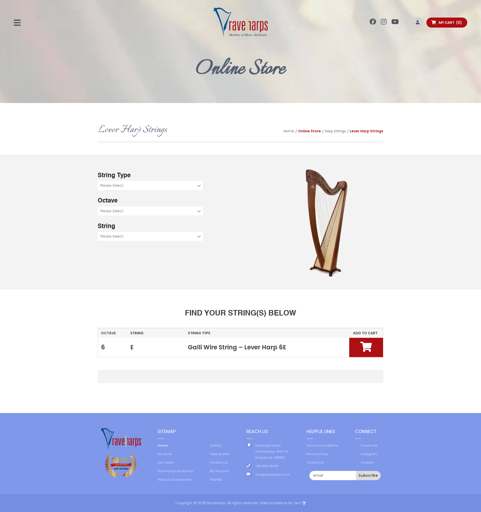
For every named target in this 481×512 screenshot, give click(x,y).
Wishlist (216, 479)
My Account (219, 471)
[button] (366, 347)
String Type (114, 176)
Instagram (369, 454)
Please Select (112, 185)
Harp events (220, 454)
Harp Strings (335, 131)
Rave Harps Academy (175, 471)
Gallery (215, 445)
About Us (165, 454)
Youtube (367, 462)
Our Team (166, 462)
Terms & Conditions (322, 445)
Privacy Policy (317, 454)
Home (289, 131)
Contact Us (219, 462)
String (106, 227)
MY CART (449, 22)
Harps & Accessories (175, 479)
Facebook (369, 445)
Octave (107, 201)
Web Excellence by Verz (281, 502)
